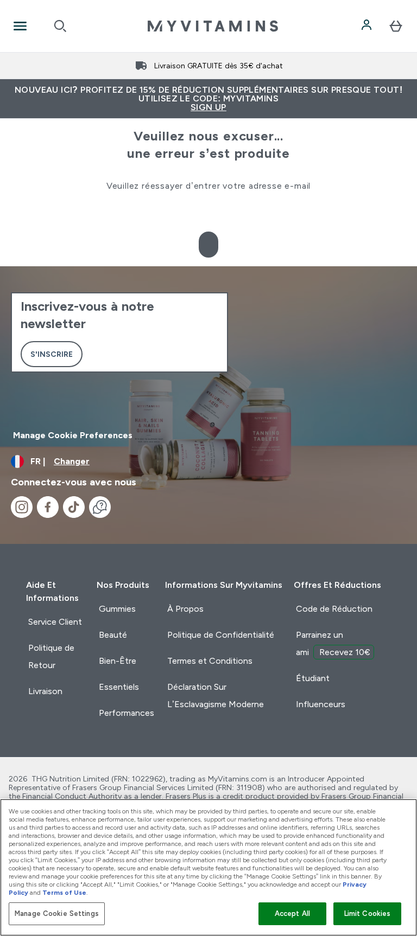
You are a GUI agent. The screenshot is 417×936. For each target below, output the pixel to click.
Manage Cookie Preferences (72, 435)
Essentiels (119, 686)
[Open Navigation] (20, 26)
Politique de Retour (51, 656)
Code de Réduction (334, 608)
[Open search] (60, 26)
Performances (126, 712)
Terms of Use (64, 892)
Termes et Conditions (209, 660)
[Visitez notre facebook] (48, 507)
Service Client (55, 621)
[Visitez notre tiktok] (74, 507)
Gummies (117, 608)
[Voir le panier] (396, 26)
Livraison (45, 691)
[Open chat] (100, 507)
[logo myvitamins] (213, 26)
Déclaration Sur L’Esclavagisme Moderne (215, 695)
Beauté (113, 634)
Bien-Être (117, 660)
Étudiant (313, 678)
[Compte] (367, 26)
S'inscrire (51, 354)
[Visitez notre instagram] (22, 507)
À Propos (185, 608)
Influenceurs (320, 704)
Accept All (292, 913)
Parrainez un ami (333, 643)
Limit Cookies (367, 913)
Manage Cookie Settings (57, 913)
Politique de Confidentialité (220, 634)
